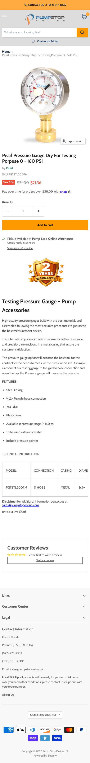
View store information (20, 248)
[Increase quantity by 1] (38, 211)
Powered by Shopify (45, 755)
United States (43, 714)
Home (6, 51)
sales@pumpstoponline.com (20, 505)
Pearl (9, 168)
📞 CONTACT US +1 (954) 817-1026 (45, 4)
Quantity (7, 202)
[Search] (82, 32)
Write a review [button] (45, 560)
